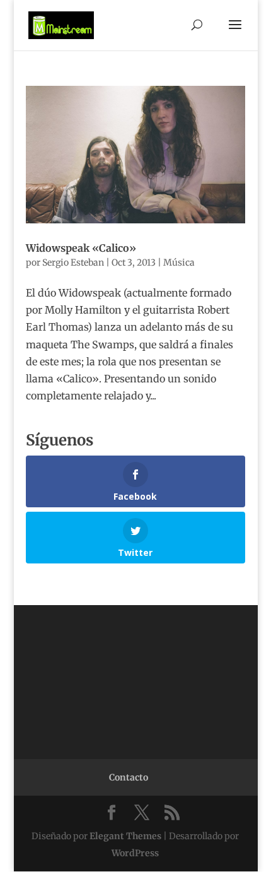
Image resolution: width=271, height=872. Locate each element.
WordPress (135, 853)
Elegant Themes (125, 836)
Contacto (128, 777)
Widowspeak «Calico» (81, 248)
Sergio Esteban (73, 262)
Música (179, 262)
